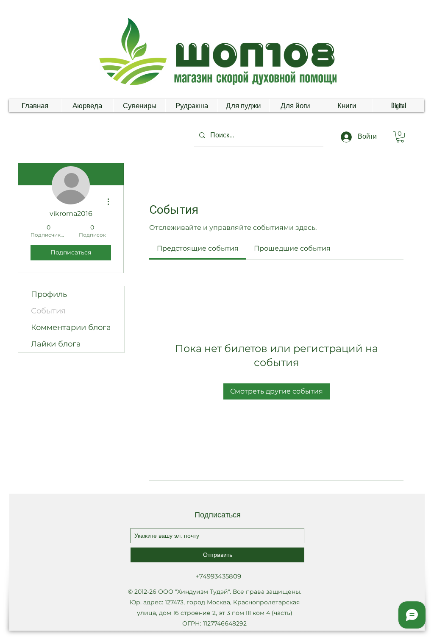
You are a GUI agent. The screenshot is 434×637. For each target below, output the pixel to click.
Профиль (49, 294)
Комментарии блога (71, 327)
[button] (400, 136)
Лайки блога (56, 344)
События (48, 311)
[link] (198, 248)
